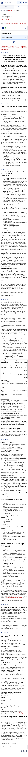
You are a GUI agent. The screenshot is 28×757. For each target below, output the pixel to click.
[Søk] (18, 2)
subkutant (3, 314)
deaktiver (10, 10)
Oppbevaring (11, 47)
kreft (14, 221)
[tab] (7, 7)
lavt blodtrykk (10, 191)
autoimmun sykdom (12, 214)
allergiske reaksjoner (12, 460)
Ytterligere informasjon (21, 47)
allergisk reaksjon (11, 195)
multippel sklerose (13, 215)
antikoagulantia (15, 311)
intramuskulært (15, 582)
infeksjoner (7, 126)
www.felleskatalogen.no (20, 713)
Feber (9, 483)
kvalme (5, 507)
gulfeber (5, 260)
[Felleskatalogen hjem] (2, 2)
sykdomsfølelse (13, 509)
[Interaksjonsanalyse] (23, 2)
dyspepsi (5, 539)
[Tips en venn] (21, 751)
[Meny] (26, 2)
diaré (4, 538)
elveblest (5, 541)
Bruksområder (4, 46)
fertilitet (15, 268)
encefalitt (18, 141)
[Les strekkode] (20, 2)
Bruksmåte (23, 46)
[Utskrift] (24, 751)
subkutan (13, 738)
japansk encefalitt (12, 260)
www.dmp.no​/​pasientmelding (13, 597)
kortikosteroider (20, 222)
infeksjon (22, 152)
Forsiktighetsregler (14, 46)
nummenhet (9, 533)
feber (16, 128)
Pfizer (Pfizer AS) (5, 19)
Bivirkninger (3, 47)
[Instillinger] (26, 751)
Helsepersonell (5, 49)
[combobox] (10, 2)
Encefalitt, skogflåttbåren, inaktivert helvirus (16, 23)
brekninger (12, 507)
